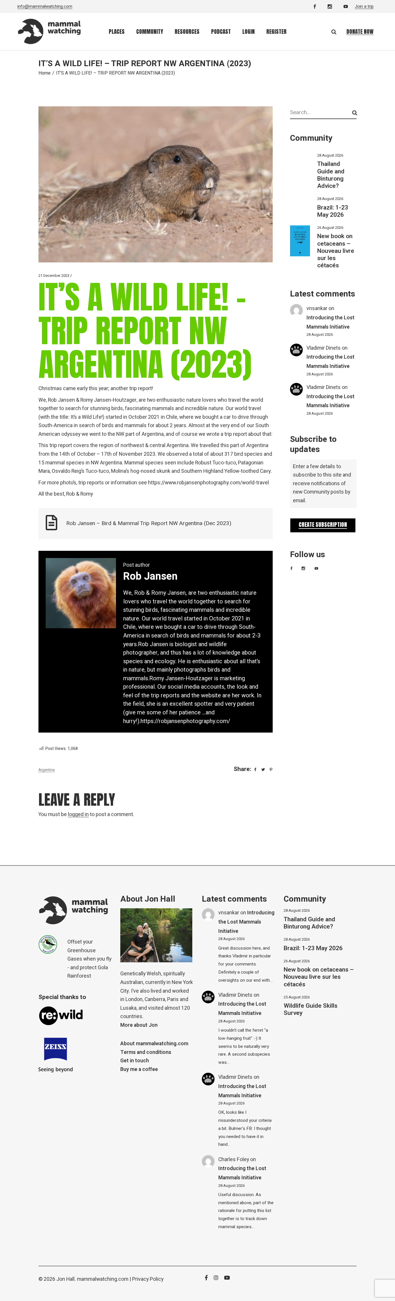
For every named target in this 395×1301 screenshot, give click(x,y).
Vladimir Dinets (324, 348)
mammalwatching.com (102, 1279)
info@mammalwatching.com (44, 6)
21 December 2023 (53, 275)
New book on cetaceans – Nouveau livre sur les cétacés (335, 251)
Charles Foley (233, 1159)
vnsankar (317, 308)
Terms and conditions (145, 1052)
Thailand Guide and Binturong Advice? (330, 175)
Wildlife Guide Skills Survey (310, 1009)
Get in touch (134, 1060)
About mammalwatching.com (154, 1043)
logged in (78, 814)
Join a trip (364, 6)
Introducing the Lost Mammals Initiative (246, 922)
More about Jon (139, 1025)
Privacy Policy (147, 1279)
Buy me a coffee (139, 1069)
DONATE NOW (360, 31)
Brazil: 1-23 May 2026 (332, 211)
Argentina (46, 769)
